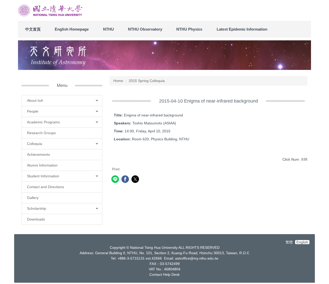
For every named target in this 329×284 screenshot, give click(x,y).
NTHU (108, 29)
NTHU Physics (189, 29)
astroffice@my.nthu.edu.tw (196, 258)
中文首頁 (33, 29)
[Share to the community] (115, 179)
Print (116, 169)
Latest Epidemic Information (242, 29)
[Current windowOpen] (164, 55)
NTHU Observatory (145, 29)
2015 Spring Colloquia (147, 81)
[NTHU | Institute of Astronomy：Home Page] (50, 10)
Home (118, 81)
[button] (62, 100)
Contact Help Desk (164, 274)
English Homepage (72, 29)
